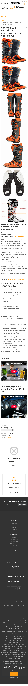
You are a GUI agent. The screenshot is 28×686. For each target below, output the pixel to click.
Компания (14, 520)
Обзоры (14, 556)
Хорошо (14, 673)
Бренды (14, 515)
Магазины (14, 537)
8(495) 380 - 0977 (7, 7)
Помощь (14, 550)
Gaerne (9, 437)
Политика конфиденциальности (14, 545)
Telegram (12, 588)
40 (2, 430)
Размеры (14, 555)
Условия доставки (14, 541)
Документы (14, 529)
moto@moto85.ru (15, 573)
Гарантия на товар (14, 543)
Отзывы (14, 525)
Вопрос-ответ (14, 553)
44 (9, 430)
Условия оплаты (14, 539)
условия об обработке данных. (18, 669)
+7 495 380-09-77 (14, 562)
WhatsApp (19, 588)
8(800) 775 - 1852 (7, 8)
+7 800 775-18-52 (14, 566)
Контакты (14, 527)
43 (8, 430)
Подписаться (22, 504)
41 (4, 430)
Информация (14, 534)
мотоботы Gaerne (19, 236)
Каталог (14, 512)
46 (13, 430)
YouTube (16, 588)
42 (6, 430)
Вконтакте (8, 588)
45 (11, 430)
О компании (14, 523)
